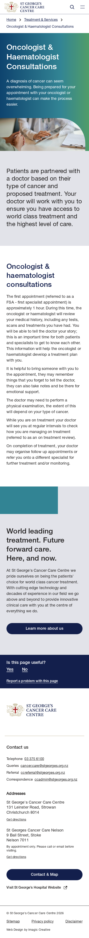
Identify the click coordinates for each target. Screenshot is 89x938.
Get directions (16, 819)
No (25, 670)
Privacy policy (43, 922)
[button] (72, 7)
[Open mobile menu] (82, 7)
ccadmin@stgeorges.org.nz (56, 780)
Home (11, 20)
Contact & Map (44, 875)
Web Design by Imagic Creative (28, 930)
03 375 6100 (34, 759)
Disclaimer (73, 922)
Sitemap (13, 922)
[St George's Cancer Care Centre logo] (34, 7)
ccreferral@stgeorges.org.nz (43, 773)
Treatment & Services (41, 20)
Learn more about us (44, 629)
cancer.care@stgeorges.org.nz (44, 766)
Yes (9, 670)
